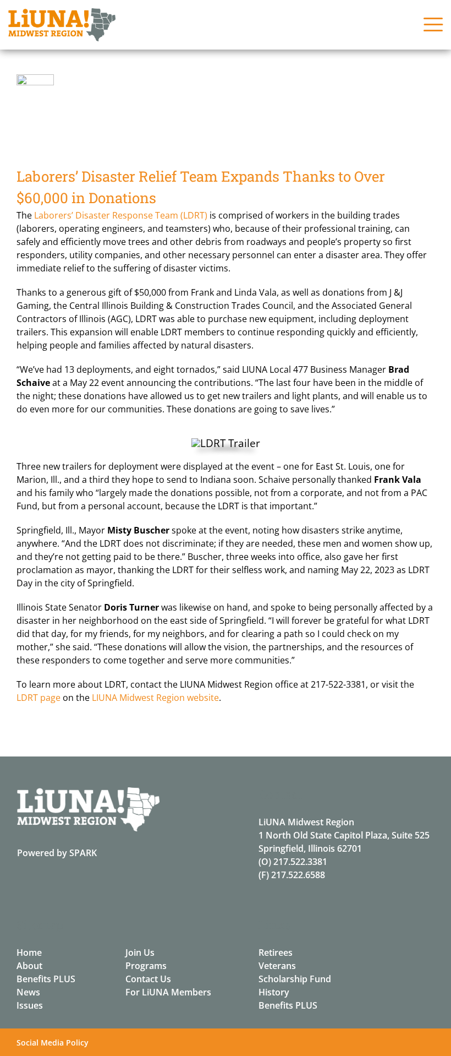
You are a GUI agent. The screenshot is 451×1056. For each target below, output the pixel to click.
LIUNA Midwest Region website (155, 698)
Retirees (275, 952)
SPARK (83, 853)
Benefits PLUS (45, 979)
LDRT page (38, 698)
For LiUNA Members (168, 992)
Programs (146, 966)
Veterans (277, 966)
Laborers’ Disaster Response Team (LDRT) (120, 215)
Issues (29, 1005)
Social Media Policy (52, 1042)
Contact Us (148, 979)
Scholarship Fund (294, 979)
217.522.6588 (298, 875)
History (273, 992)
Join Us (140, 952)
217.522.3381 (300, 862)
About (29, 966)
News (28, 992)
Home (29, 952)
